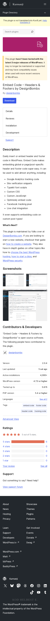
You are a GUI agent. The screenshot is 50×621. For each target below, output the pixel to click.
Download (9, 100)
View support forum (13, 486)
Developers (8, 537)
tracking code (40, 411)
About (6, 504)
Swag (30, 542)
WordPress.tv (11, 542)
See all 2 (43, 399)
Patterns (30, 518)
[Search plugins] (32, 31)
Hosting (7, 514)
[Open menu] (45, 4)
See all (44, 466)
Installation (11, 125)
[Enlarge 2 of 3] (43, 277)
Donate (31, 537)
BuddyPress (10, 566)
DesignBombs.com (12, 235)
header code (27, 411)
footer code (41, 405)
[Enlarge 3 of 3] (43, 292)
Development (12, 132)
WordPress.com (12, 551)
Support (10, 140)
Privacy (6, 518)
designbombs (13, 93)
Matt (7, 556)
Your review (9, 466)
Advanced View (11, 419)
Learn (5, 527)
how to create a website (18, 244)
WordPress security (12, 260)
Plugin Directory (10, 12)
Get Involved (33, 527)
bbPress (8, 561)
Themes (30, 509)
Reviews (10, 118)
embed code (28, 405)
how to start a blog (22, 256)
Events (29, 532)
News (6, 509)
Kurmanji (13, 578)
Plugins (29, 514)
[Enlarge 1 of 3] (20, 277)
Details (9, 111)
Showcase (31, 504)
